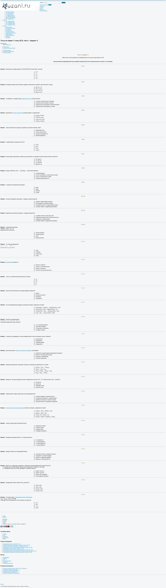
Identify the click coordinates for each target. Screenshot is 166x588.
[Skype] (12, 526)
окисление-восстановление (9, 48)
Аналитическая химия (11, 32)
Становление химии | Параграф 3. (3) (11, 570)
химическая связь (26, 98)
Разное (49, 4)
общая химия (6, 46)
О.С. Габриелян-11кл (10, 24)
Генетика (8, 36)
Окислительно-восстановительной (15, 408)
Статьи (41, 7)
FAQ (4, 535)
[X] (8, 526)
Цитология (8, 37)
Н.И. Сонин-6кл (43, 10)
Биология (42, 9)
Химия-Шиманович (10, 35)
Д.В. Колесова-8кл (10, 13)
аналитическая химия (8, 563)
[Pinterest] (7, 526)
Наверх (2, 584)
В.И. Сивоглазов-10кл (10, 17)
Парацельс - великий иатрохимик (10, 569)
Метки (4, 538)
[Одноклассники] (3, 526)
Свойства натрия (7, 50)
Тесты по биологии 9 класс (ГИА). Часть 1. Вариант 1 (15, 568)
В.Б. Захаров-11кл (10, 18)
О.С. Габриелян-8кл (10, 21)
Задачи (4, 25)
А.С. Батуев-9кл (9, 14)
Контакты (5, 536)
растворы (5, 562)
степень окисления (18, 112)
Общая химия (9, 27)
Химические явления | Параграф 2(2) (11, 573)
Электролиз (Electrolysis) (8, 51)
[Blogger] (10, 526)
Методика (42, 6)
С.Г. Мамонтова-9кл (10, 15)
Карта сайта (5, 537)
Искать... (42, 2)
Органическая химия (10, 28)
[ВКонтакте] (1, 526)
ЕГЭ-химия (8, 29)
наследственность (7, 560)
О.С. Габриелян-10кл (10, 23)
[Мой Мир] (5, 526)
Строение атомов (7, 52)
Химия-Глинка (9, 34)
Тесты (41, 8)
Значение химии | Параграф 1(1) (10, 571)
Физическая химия (10, 31)
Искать (63, 2)
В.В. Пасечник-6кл (10, 11)
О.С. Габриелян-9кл (10, 22)
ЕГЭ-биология (9, 30)
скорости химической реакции (23, 350)
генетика (5, 558)
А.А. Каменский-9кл (10, 16)
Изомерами (9, 262)
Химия (4, 20)
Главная (5, 534)
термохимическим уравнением (23, 497)
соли (4, 559)
